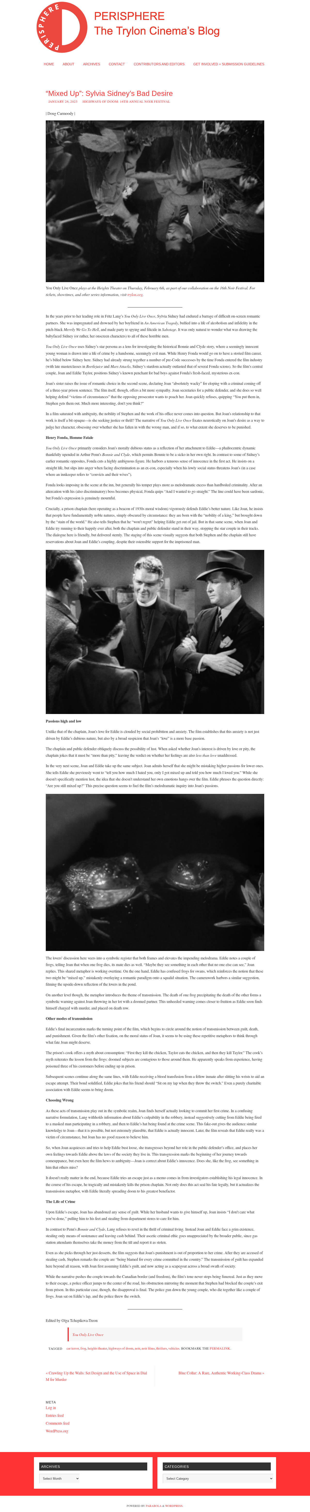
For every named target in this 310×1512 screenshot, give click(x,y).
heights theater (97, 1348)
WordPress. (174, 1506)
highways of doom (120, 1348)
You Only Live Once (87, 1334)
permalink (220, 1348)
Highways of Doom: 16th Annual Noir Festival (126, 101)
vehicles (173, 1348)
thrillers (161, 1348)
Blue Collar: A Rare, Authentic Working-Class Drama (221, 1372)
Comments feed (58, 1423)
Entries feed (55, 1415)
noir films (148, 1348)
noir (137, 1348)
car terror (73, 1348)
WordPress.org (57, 1430)
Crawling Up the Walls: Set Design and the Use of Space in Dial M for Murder (96, 1376)
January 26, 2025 (63, 101)
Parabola (154, 1506)
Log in (51, 1407)
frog (83, 1348)
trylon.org (135, 294)
